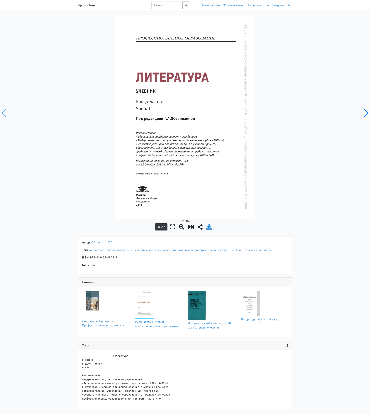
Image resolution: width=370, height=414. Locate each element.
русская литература (258, 250)
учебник (237, 250)
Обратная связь (233, 5)
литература (97, 250)
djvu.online (86, 5)
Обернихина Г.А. (102, 242)
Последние (254, 5)
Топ (266, 5)
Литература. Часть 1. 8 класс (260, 319)
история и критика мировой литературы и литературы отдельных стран (183, 250)
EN (288, 5)
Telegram (278, 5)
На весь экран (210, 5)
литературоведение (120, 250)
